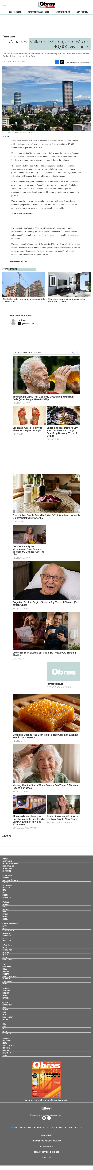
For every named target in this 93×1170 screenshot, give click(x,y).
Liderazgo (5, 993)
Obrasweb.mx (49, 1118)
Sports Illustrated (10, 924)
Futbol (4, 926)
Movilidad (5, 974)
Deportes (5, 952)
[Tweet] (62, 62)
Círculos (5, 1010)
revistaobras (44, 1118)
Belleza (4, 1014)
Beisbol (4, 928)
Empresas (5, 878)
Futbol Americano (8, 931)
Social (4, 969)
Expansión (7, 875)
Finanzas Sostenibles (9, 976)
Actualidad (6, 991)
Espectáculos (7, 1005)
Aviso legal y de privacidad (46, 1141)
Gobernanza (6, 971)
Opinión (4, 916)
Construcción (15, 12)
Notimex (22, 320)
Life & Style (7, 945)
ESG (3, 893)
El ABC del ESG (7, 981)
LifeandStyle (6, 897)
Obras (5, 859)
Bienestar (5, 1050)
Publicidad (46, 1135)
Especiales (5, 998)
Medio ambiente (7, 966)
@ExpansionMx (28, 324)
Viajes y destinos (8, 1045)
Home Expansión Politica (10, 880)
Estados (5, 914)
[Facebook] (57, 62)
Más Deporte (6, 936)
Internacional (7, 885)
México (4, 907)
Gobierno (5, 904)
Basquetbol (6, 933)
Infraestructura (62, 12)
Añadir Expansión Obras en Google (78, 62)
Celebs (4, 1031)
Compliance (46, 1146)
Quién (5, 1002)
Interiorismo (6, 871)
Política (5, 902)
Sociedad (5, 919)
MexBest (6, 1038)
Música (4, 957)
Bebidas (5, 1043)
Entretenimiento (7, 950)
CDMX (4, 912)
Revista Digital (7, 941)
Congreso (5, 909)
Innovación (6, 979)
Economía (5, 883)
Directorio (46, 1158)
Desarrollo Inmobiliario (38, 12)
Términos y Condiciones (46, 1152)
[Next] (88, 283)
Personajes (6, 1048)
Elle (4, 1024)
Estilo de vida (6, 1034)
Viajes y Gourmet (7, 960)
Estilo (4, 947)
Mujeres (5, 895)
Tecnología (6, 888)
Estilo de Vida (6, 1053)
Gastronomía (6, 1041)
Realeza (4, 1007)
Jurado (4, 1055)
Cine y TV (5, 955)
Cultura (5, 1019)
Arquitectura (82, 12)
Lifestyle (5, 938)
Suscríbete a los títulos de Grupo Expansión (46, 1100)
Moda (4, 1012)
